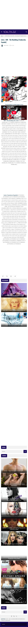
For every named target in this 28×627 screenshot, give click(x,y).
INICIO (3, 624)
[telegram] (15, 276)
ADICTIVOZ (6, 45)
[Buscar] (26, 31)
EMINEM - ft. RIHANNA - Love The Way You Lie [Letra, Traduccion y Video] (16, 36)
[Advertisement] (14, 15)
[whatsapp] (11, 276)
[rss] (16, 616)
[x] (7, 276)
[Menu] (1, 31)
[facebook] (3, 276)
